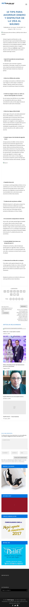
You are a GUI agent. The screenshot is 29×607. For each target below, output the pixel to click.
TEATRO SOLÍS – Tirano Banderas (11, 416)
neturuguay (13, 27)
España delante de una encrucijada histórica (13, 396)
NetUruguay (10, 599)
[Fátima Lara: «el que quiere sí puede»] (14, 328)
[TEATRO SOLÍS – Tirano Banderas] (14, 407)
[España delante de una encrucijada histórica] (14, 382)
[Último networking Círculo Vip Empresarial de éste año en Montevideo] (14, 349)
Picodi (11, 228)
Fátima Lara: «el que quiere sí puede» (11, 331)
